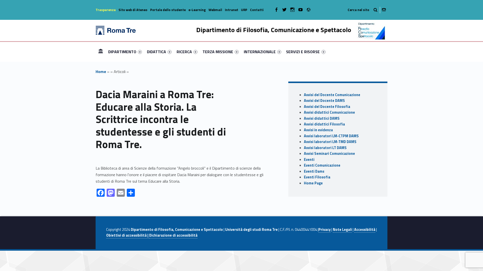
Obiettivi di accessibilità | (127, 235)
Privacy (324, 229)
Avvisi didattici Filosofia (324, 124)
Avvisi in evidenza (318, 130)
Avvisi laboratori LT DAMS (325, 148)
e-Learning (197, 9)
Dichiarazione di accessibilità (173, 235)
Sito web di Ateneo (132, 9)
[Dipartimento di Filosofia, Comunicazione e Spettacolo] (116, 30)
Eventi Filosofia (317, 177)
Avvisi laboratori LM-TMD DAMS (330, 142)
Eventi (309, 159)
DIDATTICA (156, 52)
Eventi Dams (314, 171)
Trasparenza (106, 9)
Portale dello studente (168, 9)
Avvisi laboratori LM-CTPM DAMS (331, 136)
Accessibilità (364, 229)
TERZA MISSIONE (218, 52)
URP (244, 9)
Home (101, 51)
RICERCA (184, 52)
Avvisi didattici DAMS (322, 118)
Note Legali (342, 229)
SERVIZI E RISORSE (303, 52)
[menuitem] (101, 52)
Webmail (215, 9)
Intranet (231, 9)
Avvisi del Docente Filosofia (327, 106)
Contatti (257, 9)
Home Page (313, 183)
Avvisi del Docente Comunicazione (332, 95)
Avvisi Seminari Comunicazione (329, 153)
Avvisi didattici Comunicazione (329, 112)
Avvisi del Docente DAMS (324, 100)
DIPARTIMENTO (122, 52)
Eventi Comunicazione (322, 165)
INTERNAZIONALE (260, 52)
